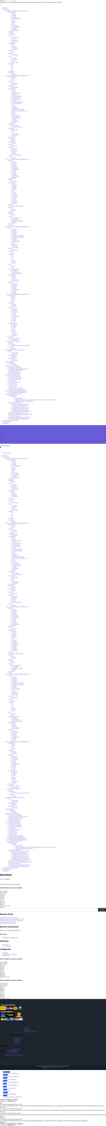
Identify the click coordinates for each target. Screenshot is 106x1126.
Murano (14, 285)
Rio (13, 61)
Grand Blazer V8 (17, 102)
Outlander (15, 281)
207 (13, 298)
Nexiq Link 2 (13, 386)
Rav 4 (14, 320)
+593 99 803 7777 (15, 1049)
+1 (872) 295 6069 (12, 1052)
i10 (13, 44)
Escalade (15, 87)
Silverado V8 (16, 116)
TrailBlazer (15, 30)
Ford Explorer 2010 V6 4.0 (8, 922)
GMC (10, 179)
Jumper (14, 135)
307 (13, 300)
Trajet (14, 198)
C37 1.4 (14, 146)
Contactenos (7, 421)
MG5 (13, 266)
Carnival (14, 232)
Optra (14, 21)
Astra (14, 90)
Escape (14, 166)
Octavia (14, 306)
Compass (15, 219)
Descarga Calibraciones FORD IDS (19, 417)
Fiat (10, 156)
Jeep (10, 53)
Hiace (14, 314)
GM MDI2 (12, 380)
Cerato (14, 58)
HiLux (14, 313)
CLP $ (9, 1087)
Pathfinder (15, 289)
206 (13, 297)
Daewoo (11, 138)
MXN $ (11, 1081)
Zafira (14, 122)
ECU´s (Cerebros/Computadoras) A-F (17, 75)
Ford (10, 36)
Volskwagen (13, 323)
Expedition (15, 169)
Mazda (11, 63)
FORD (14, 396)
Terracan (15, 197)
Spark (14, 113)
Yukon (14, 181)
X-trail (14, 292)
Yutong (11, 336)
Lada (10, 342)
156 (13, 80)
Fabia (14, 304)
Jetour (11, 213)
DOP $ (12, 1096)
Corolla (14, 310)
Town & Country (17, 127)
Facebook (17, 1039)
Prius (14, 319)
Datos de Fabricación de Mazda (19, 418)
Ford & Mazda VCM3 (15, 379)
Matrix (14, 193)
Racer (14, 140)
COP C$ (11, 1075)
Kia (10, 56)
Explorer (15, 37)
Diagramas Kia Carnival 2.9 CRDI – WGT (12, 919)
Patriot (14, 222)
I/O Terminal (13, 385)
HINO (11, 204)
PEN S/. (9, 1078)
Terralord (15, 339)
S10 (13, 22)
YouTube (17, 1042)
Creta (14, 185)
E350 (14, 162)
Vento (14, 335)
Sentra (14, 288)
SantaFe (15, 194)
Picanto (14, 59)
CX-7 (13, 263)
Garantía (5, 423)
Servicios (27, 1030)
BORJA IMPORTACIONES (57, 1067)
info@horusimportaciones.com (12, 427)
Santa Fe (15, 49)
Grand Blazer (16, 18)
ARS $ (10, 1084)
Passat (14, 330)
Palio (13, 157)
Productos (6, 9)
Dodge (11, 33)
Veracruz (15, 203)
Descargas (6, 955)
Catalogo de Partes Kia (19, 405)
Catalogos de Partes (15, 402)
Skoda (11, 303)
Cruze (14, 100)
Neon (14, 151)
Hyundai (12, 43)
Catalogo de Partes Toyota (20, 407)
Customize (3, 1099)
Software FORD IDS (15, 367)
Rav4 (14, 74)
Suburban (15, 27)
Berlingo (15, 129)
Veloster (15, 201)
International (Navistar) (16, 206)
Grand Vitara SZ (17, 103)
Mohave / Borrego (18, 235)
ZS (13, 267)
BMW (11, 81)
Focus (14, 172)
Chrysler (12, 124)
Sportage (15, 62)
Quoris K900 (16, 241)
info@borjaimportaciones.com (14, 1055)
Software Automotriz (12, 366)
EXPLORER (19, 398)
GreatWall (12, 178)
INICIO (5, 8)
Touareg (15, 333)
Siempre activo (17, 1104)
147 (13, 78)
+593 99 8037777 (8, 426)
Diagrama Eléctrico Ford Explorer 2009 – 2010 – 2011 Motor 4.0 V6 (36, 399)
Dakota (14, 150)
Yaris (13, 322)
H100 (14, 190)
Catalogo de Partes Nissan (20, 410)
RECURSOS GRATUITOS (13, 394)
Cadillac (11, 85)
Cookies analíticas (7, 1113)
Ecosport (15, 163)
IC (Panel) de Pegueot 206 (20, 345)
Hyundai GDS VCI (14, 382)
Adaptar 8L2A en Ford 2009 (24, 401)
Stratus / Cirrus (17, 154)
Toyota (11, 72)
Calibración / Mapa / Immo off (15, 350)
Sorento (14, 245)
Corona (14, 308)
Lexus (11, 248)
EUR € (7, 1090)
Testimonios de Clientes (10, 420)
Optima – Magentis (18, 237)
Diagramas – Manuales (10, 954)
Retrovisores (10, 361)
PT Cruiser (15, 125)
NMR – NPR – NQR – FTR (20, 110)
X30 (13, 215)
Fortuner (15, 311)
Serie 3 (14, 83)
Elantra (14, 47)
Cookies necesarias (7, 1104)
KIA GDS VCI (13, 383)
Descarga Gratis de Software (9, 917)
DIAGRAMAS (13, 395)
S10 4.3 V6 (15, 115)
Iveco (11, 212)
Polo (13, 332)
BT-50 (14, 262)
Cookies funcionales (8, 1109)
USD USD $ (11, 1072)
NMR (14, 210)
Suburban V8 (16, 118)
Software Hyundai (15, 373)
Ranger (14, 40)
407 (13, 301)
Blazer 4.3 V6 (16, 93)
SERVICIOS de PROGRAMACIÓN (16, 391)
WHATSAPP (7, 453)
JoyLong (12, 223)
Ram (13, 153)
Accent (14, 46)
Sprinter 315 (16, 272)
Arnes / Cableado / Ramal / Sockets (17, 11)
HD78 (14, 188)
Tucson (14, 200)
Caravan (14, 149)
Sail (13, 24)
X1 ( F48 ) (15, 84)
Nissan (11, 282)
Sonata (14, 196)
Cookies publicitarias (8, 1119)
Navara (14, 286)
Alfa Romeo (13, 77)
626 (13, 260)
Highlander (15, 316)
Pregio (14, 240)
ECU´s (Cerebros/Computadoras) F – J (18, 159)
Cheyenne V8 (16, 99)
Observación (18, 1109)
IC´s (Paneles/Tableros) (13, 341)
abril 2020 (6, 944)
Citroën (11, 128)
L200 (14, 278)
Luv (13, 19)
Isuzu (11, 50)
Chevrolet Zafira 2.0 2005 (8, 923)
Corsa (14, 17)
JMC (10, 225)
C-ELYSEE (15, 134)
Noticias (5, 952)
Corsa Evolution (17, 96)
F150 (13, 39)
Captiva (14, 94)
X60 (13, 253)
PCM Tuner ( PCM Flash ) (17, 389)
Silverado (15, 25)
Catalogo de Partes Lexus (20, 408)
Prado (14, 317)
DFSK (11, 144)
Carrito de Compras (30, 1031)
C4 (13, 132)
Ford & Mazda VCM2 (15, 377)
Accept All (15, 1099)
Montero (15, 279)
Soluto (14, 244)
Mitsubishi (12, 275)
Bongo (14, 229)
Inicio (1, 879)
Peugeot (12, 71)
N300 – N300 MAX (18, 109)
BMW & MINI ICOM (15, 376)
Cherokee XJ (16, 218)
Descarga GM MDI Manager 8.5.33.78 (20, 414)
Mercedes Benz (14, 269)
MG (10, 264)
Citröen (11, 31)
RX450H (14, 250)
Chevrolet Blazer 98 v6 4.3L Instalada (11, 920)
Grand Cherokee (17, 220)
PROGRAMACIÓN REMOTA (17, 392)
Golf (13, 328)
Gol (13, 329)
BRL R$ (10, 1093)
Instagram (17, 1041)
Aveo (14, 14)
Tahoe (14, 28)
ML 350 (14, 270)
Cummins (12, 137)
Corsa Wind (15, 97)
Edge (14, 165)
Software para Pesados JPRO (18, 369)
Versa (14, 291)
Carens (14, 231)
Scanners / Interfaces (12, 374)
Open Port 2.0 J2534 (15, 388)
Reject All (9, 1099)
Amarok (14, 325)
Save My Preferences (11, 1123)
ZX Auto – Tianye (14, 338)
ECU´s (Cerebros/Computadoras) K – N (18, 226)
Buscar (2, 907)
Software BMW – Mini (16, 370)
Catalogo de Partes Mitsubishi (21, 411)
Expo (14, 276)
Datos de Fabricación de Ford (18, 413)
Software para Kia (14, 372)
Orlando (15, 107)
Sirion (14, 143)
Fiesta (14, 174)
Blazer (14, 15)
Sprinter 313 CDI (17, 273)
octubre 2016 (7, 946)
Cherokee (15, 55)
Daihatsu (12, 141)
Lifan (10, 251)
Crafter (14, 326)
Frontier (14, 284)
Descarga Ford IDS (15, 416)
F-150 (14, 171)
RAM (13, 34)
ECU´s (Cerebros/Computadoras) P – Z (18, 294)
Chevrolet (12, 12)
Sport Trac (15, 41)
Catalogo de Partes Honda (20, 404)
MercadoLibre (18, 1038)
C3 (13, 131)
